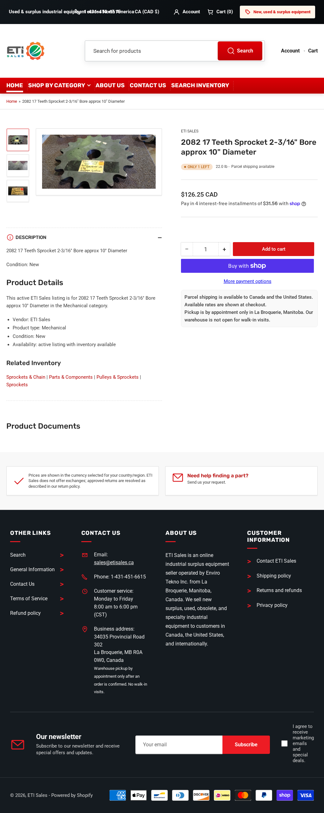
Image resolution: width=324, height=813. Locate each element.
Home (14, 85)
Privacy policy (272, 605)
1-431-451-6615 (102, 12)
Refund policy (25, 613)
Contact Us (148, 85)
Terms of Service (28, 599)
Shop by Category (56, 85)
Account (191, 12)
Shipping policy (274, 576)
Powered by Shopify (72, 795)
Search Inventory (200, 85)
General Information (32, 569)
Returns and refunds (279, 590)
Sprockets (17, 385)
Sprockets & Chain (25, 377)
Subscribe (246, 745)
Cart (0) (224, 12)
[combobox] (175, 51)
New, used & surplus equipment (281, 11)
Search (245, 51)
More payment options (247, 281)
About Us (110, 85)
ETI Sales (189, 131)
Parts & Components (71, 377)
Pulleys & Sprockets (118, 377)
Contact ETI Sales (276, 561)
